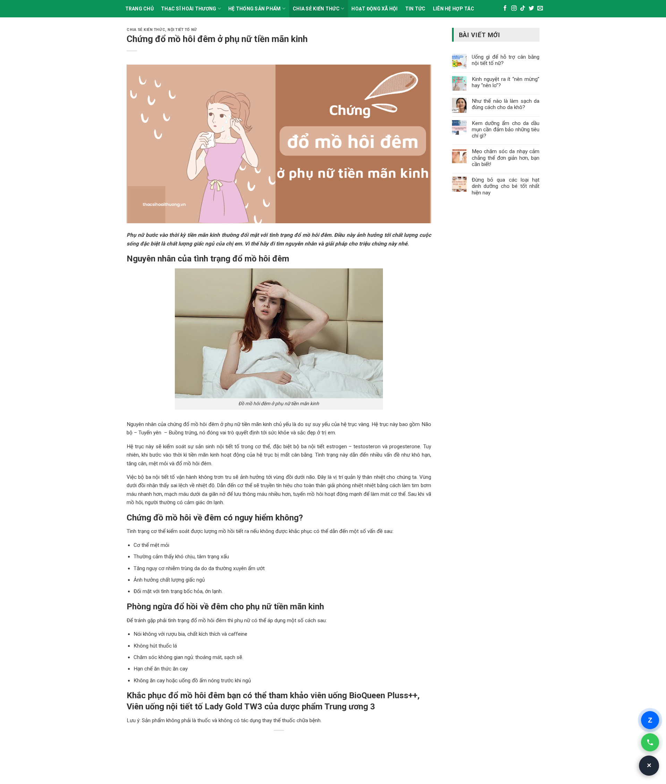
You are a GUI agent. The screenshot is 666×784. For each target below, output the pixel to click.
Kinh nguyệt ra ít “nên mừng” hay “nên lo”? (505, 82)
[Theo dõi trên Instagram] (514, 8)
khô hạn (421, 455)
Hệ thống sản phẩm (254, 8)
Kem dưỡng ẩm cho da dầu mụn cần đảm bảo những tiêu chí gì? (505, 129)
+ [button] (649, 765)
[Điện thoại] (650, 742)
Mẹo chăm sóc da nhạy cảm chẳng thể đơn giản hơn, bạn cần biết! (505, 157)
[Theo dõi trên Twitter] (531, 8)
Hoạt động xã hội (374, 8)
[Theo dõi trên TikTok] (523, 8)
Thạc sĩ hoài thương (188, 8)
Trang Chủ (139, 8)
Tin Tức (415, 8)
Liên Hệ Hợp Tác (453, 8)
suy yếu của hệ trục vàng (341, 424)
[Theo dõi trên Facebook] (505, 8)
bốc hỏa (192, 591)
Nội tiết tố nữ (182, 29)
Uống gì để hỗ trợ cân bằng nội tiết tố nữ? (505, 60)
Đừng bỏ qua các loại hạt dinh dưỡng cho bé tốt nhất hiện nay (505, 186)
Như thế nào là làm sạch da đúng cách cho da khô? (505, 104)
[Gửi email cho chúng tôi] (540, 8)
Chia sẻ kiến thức (316, 8)
